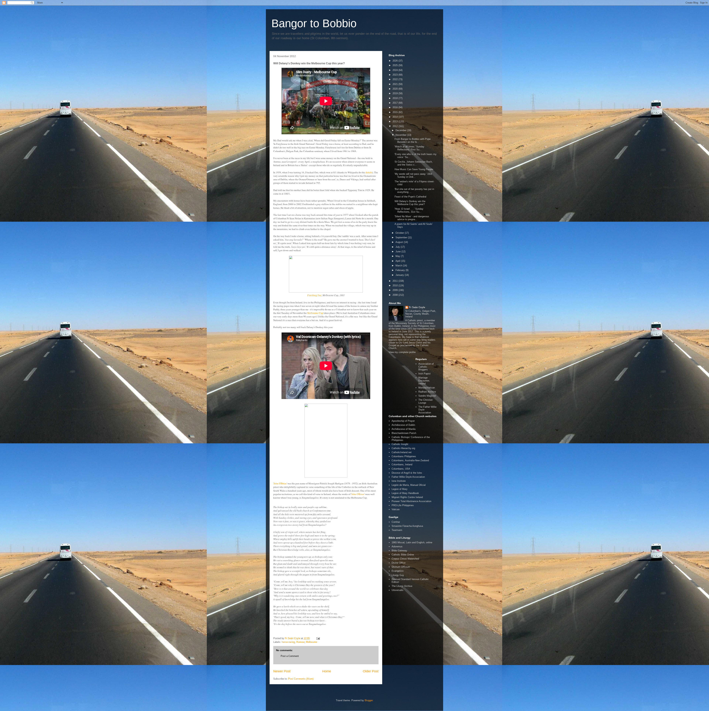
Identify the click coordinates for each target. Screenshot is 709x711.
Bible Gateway (399, 550)
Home (326, 671)
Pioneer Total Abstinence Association (411, 501)
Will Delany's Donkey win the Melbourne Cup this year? (410, 203)
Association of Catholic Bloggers (426, 366)
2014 (395, 116)
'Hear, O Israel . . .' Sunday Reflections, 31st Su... (409, 210)
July (398, 246)
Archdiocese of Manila (403, 429)
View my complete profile (402, 352)
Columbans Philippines (404, 456)
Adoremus (397, 546)
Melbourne (311, 642)
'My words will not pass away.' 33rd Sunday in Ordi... (413, 175)
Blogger (369, 700)
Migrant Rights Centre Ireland (407, 497)
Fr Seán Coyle (417, 307)
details (369, 172)
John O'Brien (280, 483)
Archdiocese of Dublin (403, 425)
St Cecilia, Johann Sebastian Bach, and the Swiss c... (414, 163)
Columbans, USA (401, 468)
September (401, 237)
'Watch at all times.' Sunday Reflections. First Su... (409, 148)
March (399, 265)
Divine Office (398, 562)
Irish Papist (424, 373)
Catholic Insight (400, 444)
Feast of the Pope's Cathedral (410, 196)
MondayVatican (426, 387)
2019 (395, 93)
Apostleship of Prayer (403, 421)
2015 (395, 112)
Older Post (371, 671)
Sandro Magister (427, 395)
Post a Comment (290, 656)
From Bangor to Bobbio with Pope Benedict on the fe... (413, 140)
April (398, 261)
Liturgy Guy (398, 575)
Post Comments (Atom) (301, 678)
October (400, 232)
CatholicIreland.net (402, 452)
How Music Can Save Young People (414, 169)
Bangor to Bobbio (314, 23)
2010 (395, 285)
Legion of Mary (399, 489)
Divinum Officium (401, 566)
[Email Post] (318, 638)
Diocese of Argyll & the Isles (407, 472)
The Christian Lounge (425, 401)
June (398, 251)
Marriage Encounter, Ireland (424, 380)
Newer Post (281, 671)
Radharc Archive (427, 391)
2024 (395, 70)
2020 (395, 88)
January (400, 275)
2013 (395, 121)
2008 (395, 295)
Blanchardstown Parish (404, 433)
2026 (395, 60)
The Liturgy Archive (402, 586)
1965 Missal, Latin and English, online (412, 542)
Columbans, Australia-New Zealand (410, 460)
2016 (395, 107)
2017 (395, 102)
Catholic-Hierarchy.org (403, 448)
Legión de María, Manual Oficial (409, 485)
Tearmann (397, 530)
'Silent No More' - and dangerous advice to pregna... (412, 218)
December (401, 130)
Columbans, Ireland (402, 464)
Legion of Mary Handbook (405, 493)
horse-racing (288, 642)
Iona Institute (399, 481)
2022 (395, 79)
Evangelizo (397, 571)
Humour (300, 642)
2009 (395, 290)
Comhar (396, 522)
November (401, 135)
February (400, 270)
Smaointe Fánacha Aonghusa (407, 526)
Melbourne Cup (315, 313)
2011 (395, 280)
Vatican (396, 509)
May (398, 256)
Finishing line (314, 295)
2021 (395, 84)
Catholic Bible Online (403, 554)
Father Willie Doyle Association (408, 476)
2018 (395, 98)
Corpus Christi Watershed (405, 558)
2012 (395, 126)
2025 (395, 65)
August (399, 242)
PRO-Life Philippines (403, 505)
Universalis (397, 590)
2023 (395, 74)
